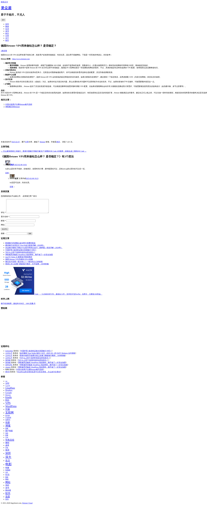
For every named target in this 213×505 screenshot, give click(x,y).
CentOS (7, 385)
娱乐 (7, 33)
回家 (6, 428)
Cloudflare (10, 388)
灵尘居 (6, 8)
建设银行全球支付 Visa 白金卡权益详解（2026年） (25, 245)
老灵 (58, 142)
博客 (8, 425)
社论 (7, 474)
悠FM (7, 372)
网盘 (7, 479)
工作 (6, 437)
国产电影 (9, 431)
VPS (8, 403)
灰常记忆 (8, 365)
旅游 (7, 450)
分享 (7, 36)
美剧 (7, 485)
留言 (7, 40)
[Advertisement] (67, 125)
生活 (7, 29)
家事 (6, 435)
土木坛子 (8, 353)
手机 (6, 447)
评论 (3, 212)
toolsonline (9, 351)
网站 (2, 225)
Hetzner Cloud (27, 503)
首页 (7, 24)
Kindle (8, 397)
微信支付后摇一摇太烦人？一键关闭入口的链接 (24, 262)
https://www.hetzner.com (21, 59)
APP (7, 383)
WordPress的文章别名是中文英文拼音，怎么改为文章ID (38, 372)
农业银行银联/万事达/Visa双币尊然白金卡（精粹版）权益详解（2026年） (34, 248)
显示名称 (5, 217)
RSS (7, 400)
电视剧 (7, 470)
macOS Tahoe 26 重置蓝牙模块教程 (18, 257)
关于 (7, 38)
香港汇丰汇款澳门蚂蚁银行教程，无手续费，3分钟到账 (27, 264)
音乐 (7, 499)
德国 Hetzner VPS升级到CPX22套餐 (19, 259)
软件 (7, 493)
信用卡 (7, 420)
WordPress (11, 406)
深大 (8, 457)
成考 (7, 445)
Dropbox (8, 390)
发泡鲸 (8, 360)
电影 (8, 464)
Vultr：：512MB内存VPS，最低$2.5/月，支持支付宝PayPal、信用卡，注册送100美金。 (68, 294)
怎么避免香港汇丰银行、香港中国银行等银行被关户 (22, 151)
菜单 (3, 20)
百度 (6, 472)
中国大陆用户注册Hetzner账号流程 (18, 104)
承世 (12, 165)
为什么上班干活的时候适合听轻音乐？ (20, 252)
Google (8, 392)
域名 (6, 433)
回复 (7, 173)
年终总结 (9, 440)
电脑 (7, 468)
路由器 (8, 490)
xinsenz (8, 367)
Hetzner (42, 142)
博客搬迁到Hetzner (12, 107)
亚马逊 (7, 415)
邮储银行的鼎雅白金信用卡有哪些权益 (20, 243)
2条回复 (4, 51)
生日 (7, 460)
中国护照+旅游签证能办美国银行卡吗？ (20, 250)
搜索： (3, 233)
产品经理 (8, 417)
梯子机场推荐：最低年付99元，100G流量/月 (18, 303)
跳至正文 (4, 2)
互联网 (9, 412)
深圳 (8, 453)
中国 (7, 409)
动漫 (7, 422)
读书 (7, 31)
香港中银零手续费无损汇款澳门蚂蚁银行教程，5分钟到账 (42, 355)
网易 (6, 477)
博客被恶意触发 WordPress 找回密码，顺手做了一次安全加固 (29, 255)
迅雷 (7, 496)
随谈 (7, 26)
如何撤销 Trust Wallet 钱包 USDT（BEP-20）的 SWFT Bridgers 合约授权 (47, 353)
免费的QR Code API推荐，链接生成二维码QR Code (65, 151)
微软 (7, 443)
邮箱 (3, 221)
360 (6, 381)
